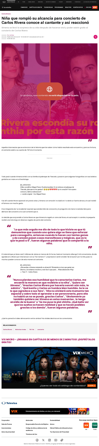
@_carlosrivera (25, 185)
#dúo (22, 187)
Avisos (52, 424)
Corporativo (6, 420)
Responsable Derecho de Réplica (37, 424)
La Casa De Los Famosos (90, 1)
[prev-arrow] (0, 376)
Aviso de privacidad (8, 432)
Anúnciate (29, 420)
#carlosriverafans (47, 187)
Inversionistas (6, 428)
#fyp (71, 270)
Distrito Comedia (51, 1)
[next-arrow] (97, 377)
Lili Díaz (12, 35)
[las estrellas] (6, 7)
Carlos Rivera (6, 14)
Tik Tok (31, 329)
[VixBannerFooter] (49, 411)
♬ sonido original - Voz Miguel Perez (33, 194)
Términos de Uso (31, 434)
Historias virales (20, 329)
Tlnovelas (77, 1)
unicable (40, 1)
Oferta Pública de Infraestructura (61, 428)
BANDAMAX (69, 1)
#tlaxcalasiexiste (64, 270)
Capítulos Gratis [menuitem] (35, 7)
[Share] (95, 37)
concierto (40, 329)
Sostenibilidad (55, 420)
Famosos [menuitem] (24, 7)
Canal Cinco (31, 1)
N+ (18, 1)
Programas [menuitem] (59, 7)
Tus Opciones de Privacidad (59, 432)
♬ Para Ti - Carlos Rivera (28, 272)
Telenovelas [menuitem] (48, 7)
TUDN (23, 1)
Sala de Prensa (7, 424)
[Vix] (94, 7)
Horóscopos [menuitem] (78, 7)
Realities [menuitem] (68, 7)
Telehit (61, 1)
